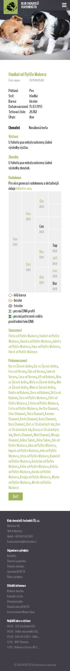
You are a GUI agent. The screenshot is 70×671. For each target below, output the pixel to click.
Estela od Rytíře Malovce (43, 403)
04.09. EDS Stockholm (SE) (21, 626)
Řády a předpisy (15, 576)
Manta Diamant (22, 435)
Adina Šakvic (27, 440)
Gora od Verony (27, 377)
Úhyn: (11, 117)
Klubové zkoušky (15, 591)
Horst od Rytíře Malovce (23, 352)
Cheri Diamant (16, 414)
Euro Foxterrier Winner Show (20, 612)
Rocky (43, 252)
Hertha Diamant (48, 408)
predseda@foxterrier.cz (25, 541)
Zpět (16, 496)
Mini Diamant (42, 435)
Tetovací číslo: (17, 112)
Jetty (56, 258)
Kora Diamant (16, 424)
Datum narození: (18, 106)
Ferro (29, 214)
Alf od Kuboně (46, 377)
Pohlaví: (13, 90)
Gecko (56, 271)
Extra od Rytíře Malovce (23, 408)
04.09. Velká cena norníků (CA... (23, 631)
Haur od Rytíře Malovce (46, 346)
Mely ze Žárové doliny (42, 382)
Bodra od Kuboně (18, 392)
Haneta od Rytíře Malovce (35, 341)
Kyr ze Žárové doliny (46, 366)
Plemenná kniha (15, 601)
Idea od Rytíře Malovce (42, 445)
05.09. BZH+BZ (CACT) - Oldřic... (23, 636)
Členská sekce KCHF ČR (18, 606)
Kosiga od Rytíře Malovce (35, 477)
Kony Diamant (47, 419)
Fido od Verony (36, 371)
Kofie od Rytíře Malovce (34, 466)
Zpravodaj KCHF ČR (16, 571)
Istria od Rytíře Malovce (34, 456)
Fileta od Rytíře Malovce (23, 336)
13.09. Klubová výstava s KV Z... (23, 647)
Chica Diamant (35, 414)
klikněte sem (23, 188)
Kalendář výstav (15, 596)
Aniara (43, 277)
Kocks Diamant (29, 419)
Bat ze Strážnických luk (40, 424)
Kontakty (11, 555)
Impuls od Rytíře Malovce (23, 451)
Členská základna (15, 566)
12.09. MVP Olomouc (18, 642)
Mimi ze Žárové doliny (42, 387)
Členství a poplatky (16, 561)
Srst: (11, 96)
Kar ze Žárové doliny (20, 366)
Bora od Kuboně (40, 392)
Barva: (12, 101)
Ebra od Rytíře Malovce (33, 398)
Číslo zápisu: (14, 80)
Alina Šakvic (43, 440)
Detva (30, 264)
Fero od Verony (17, 371)
